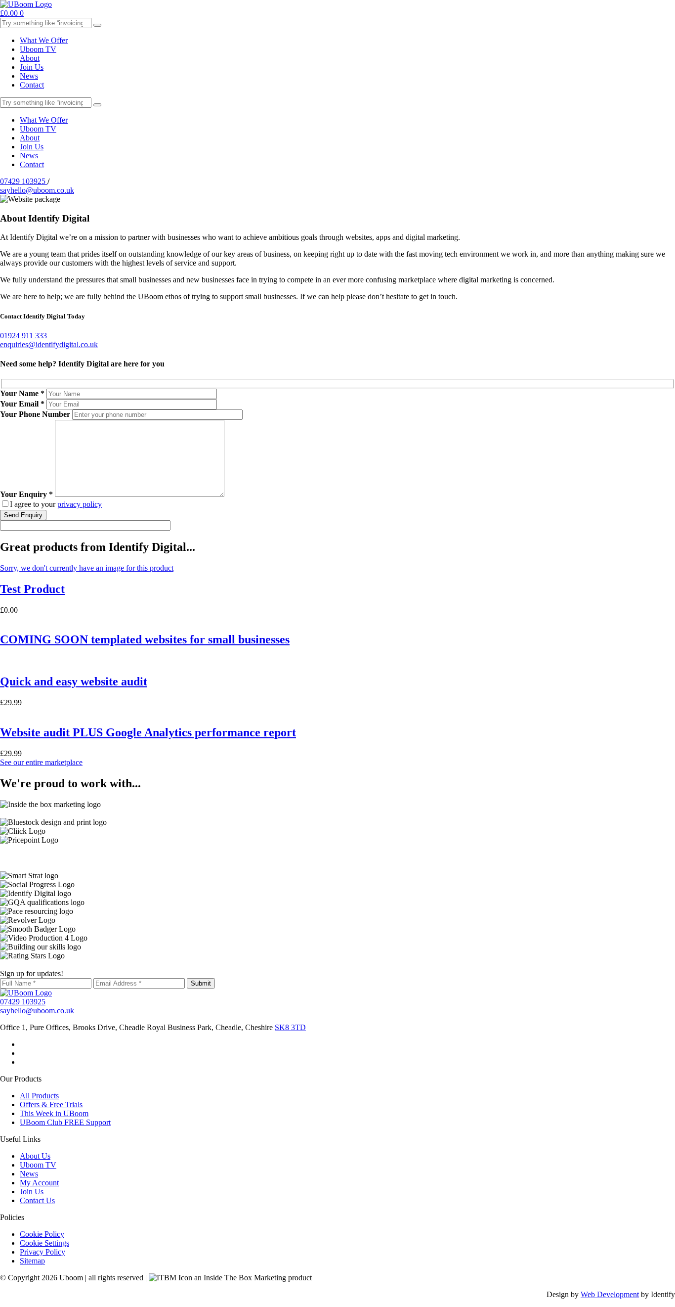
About (30, 58)
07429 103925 (23, 181)
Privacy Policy (42, 1252)
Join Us (31, 67)
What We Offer (44, 40)
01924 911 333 (23, 335)
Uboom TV (38, 49)
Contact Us (37, 1200)
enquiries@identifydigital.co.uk (49, 344)
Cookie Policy (42, 1234)
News (29, 76)
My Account (39, 1182)
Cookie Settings (44, 1243)
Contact (32, 85)
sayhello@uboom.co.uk (37, 190)
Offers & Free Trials (51, 1104)
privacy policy (79, 504)
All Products (39, 1095)
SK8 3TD (290, 1027)
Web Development (610, 1294)
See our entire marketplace (41, 762)
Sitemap (32, 1261)
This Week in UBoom (54, 1113)
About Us (35, 1156)
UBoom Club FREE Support (65, 1122)
